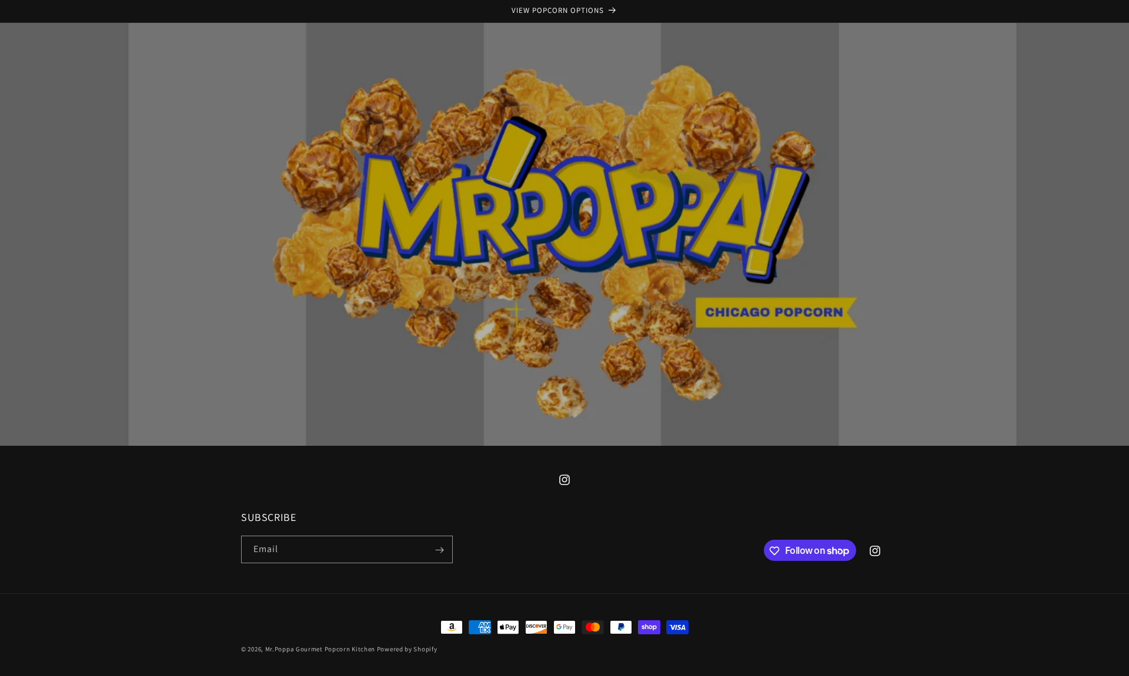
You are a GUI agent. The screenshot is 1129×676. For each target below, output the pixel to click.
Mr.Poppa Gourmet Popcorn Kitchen (320, 649)
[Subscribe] (439, 550)
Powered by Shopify (407, 649)
